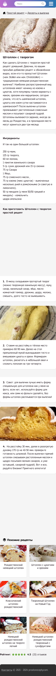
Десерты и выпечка (38, 13)
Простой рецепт (16, 13)
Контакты (6, 670)
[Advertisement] (28, 247)
